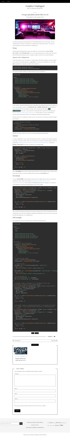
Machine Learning (64, 422)
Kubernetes (23, 356)
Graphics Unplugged (35, 6)
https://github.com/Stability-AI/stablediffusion (35, 427)
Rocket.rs (57, 425)
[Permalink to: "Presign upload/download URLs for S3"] (35, 29)
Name (15, 388)
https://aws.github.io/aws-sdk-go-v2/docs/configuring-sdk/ (24, 112)
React (50, 425)
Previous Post (17, 340)
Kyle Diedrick (30, 17)
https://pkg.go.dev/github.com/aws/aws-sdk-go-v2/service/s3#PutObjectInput (34, 142)
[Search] (21, 423)
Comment (16, 374)
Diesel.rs (51, 422)
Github (8, 1)
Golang (35, 12)
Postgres (48, 425)
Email (15, 393)
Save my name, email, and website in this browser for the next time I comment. (30, 405)
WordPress (44, 434)
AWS (33, 333)
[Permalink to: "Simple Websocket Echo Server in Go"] (20, 351)
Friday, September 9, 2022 (39, 17)
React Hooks (53, 425)
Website (16, 398)
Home (3, 1)
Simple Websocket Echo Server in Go (20, 359)
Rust (61, 425)
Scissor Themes (31, 434)
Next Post (54, 340)
